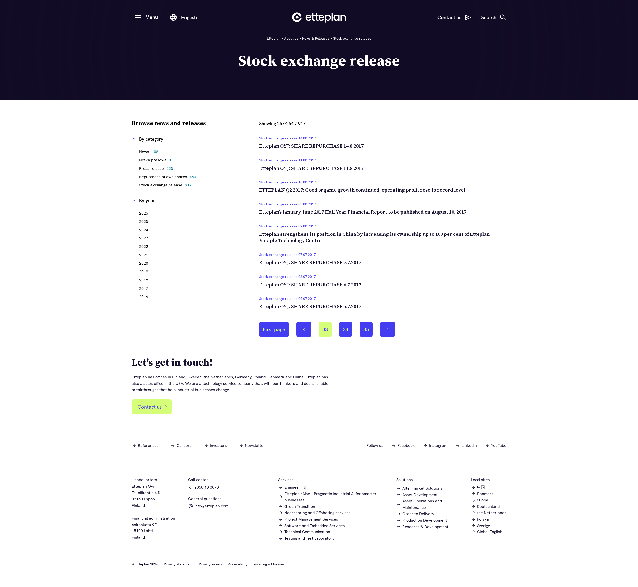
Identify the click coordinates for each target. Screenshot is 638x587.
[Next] (387, 329)
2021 (143, 255)
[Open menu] (138, 17)
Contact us (150, 407)
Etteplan (273, 38)
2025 (143, 221)
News (150, 151)
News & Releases (315, 38)
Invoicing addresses (269, 564)
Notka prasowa (156, 160)
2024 (143, 230)
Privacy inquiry (210, 564)
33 (327, 331)
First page (274, 329)
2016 (143, 296)
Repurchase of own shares (169, 176)
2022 (143, 246)
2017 (143, 288)
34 (347, 331)
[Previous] (303, 329)
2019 (143, 271)
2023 (143, 238)
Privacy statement (178, 564)
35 (368, 331)
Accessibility (237, 564)
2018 (143, 280)
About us (291, 38)
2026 (143, 213)
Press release (157, 168)
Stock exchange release (166, 185)
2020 (143, 263)
